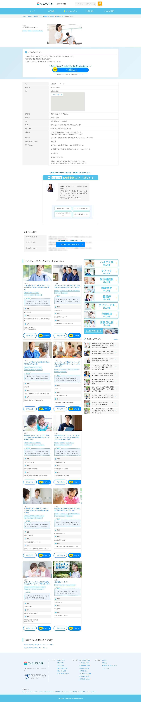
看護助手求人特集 (84, 668)
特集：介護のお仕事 (62, 668)
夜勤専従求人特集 (84, 676)
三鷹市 (29, 30)
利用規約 (104, 663)
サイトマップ (105, 668)
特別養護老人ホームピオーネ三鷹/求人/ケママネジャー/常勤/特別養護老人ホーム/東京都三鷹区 (67, 437)
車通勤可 (38, 442)
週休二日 (32, 292)
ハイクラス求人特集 (85, 660)
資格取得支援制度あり (74, 513)
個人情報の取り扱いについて (109, 665)
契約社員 (62, 585)
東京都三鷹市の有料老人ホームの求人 (35, 647)
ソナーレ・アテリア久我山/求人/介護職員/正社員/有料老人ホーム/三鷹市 (67, 286)
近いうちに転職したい (81, 208)
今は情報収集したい (81, 214)
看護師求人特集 (84, 671)
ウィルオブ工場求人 (72, 691)
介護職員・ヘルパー (61, 582)
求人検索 (51, 11)
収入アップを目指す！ (30, 295)
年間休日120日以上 (38, 30)
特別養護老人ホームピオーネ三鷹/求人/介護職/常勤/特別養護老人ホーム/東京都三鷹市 (36, 437)
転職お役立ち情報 (61, 671)
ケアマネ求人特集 (84, 663)
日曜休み (57, 371)
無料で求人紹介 (61, 4)
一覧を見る (115, 339)
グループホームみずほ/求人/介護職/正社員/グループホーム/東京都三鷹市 (37, 583)
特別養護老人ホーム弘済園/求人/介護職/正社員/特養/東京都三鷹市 (67, 510)
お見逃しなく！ (63, 290)
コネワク (41, 691)
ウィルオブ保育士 (82, 691)
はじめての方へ (71, 11)
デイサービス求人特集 (85, 673)
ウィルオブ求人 (26, 691)
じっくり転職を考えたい (63, 214)
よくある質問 (108, 11)
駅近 (37, 292)
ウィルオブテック (34, 691)
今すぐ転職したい (63, 208)
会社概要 (104, 660)
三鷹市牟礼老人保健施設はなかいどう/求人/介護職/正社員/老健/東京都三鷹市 (36, 511)
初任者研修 (57, 293)
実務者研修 (64, 293)
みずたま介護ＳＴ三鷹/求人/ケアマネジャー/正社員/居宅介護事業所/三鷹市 (37, 287)
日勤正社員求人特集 (85, 679)
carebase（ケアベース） (92, 691)
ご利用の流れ (89, 11)
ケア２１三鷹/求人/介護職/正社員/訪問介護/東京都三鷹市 (36, 363)
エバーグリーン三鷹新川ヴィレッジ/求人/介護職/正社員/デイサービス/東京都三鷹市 (67, 364)
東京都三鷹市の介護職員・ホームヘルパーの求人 (39, 645)
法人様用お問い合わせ (63, 673)
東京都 (24, 30)
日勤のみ (39, 295)
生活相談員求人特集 (85, 665)
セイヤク (65, 691)
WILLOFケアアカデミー (49, 691)
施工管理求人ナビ (59, 691)
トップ (32, 11)
